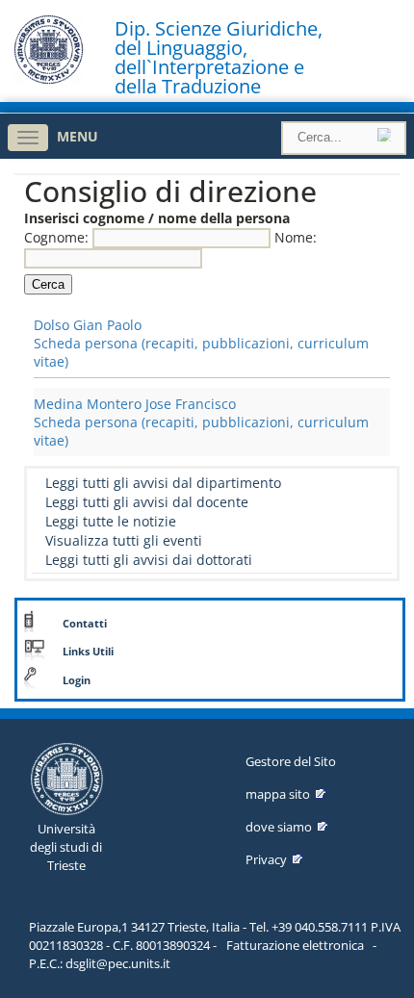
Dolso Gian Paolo (88, 325)
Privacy (266, 859)
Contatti (85, 623)
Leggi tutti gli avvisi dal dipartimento (163, 482)
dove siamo (279, 826)
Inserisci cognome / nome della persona (157, 218)
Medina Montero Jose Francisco (135, 404)
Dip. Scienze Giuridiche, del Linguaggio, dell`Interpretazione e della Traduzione (219, 57)
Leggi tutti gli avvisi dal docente (146, 502)
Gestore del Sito (291, 761)
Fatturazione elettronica (295, 945)
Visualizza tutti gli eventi (123, 540)
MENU (77, 136)
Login (77, 680)
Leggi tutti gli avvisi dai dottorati (148, 559)
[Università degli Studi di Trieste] (48, 79)
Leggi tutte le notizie (110, 521)
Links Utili (88, 651)
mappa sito (278, 794)
